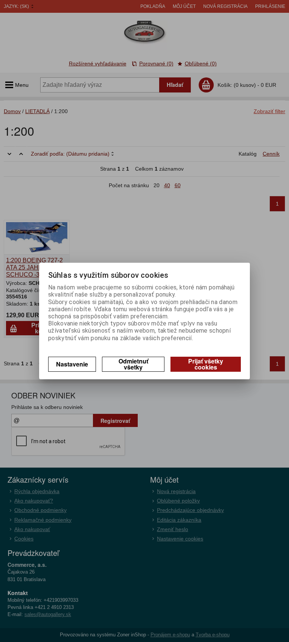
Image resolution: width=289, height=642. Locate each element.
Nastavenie (72, 364)
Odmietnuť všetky (133, 364)
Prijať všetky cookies (205, 364)
